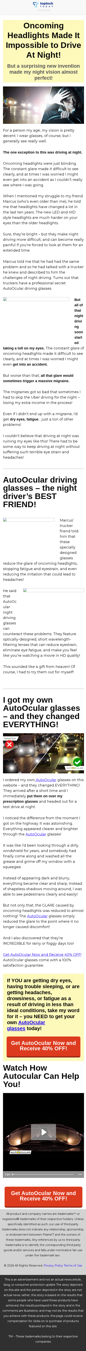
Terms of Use (73, 1265)
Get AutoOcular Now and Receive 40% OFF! (42, 954)
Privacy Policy (53, 1265)
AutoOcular (45, 780)
